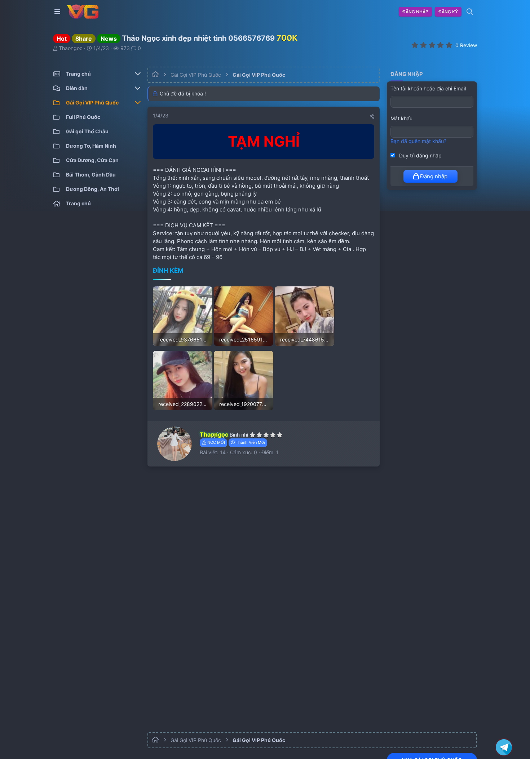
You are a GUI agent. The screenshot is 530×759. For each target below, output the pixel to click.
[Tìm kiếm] (470, 11)
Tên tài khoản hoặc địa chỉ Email (428, 88)
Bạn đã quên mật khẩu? (418, 141)
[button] (59, 11)
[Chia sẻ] (372, 116)
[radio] (415, 45)
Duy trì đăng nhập (420, 155)
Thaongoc (71, 48)
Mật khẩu (401, 119)
